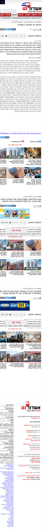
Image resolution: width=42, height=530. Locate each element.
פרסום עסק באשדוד (8, 465)
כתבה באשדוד (9, 503)
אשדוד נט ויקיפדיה (8, 499)
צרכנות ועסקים (8, 447)
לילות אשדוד (4, 431)
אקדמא (36, 40)
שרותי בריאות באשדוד (7, 488)
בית (39, 15)
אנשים (6, 423)
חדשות (34, 15)
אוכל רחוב (4, 416)
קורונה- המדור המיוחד (7, 456)
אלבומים (10, 429)
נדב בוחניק (10, 519)
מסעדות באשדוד (9, 481)
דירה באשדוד (10, 505)
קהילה (8, 15)
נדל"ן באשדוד (9, 464)
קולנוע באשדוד (36, 18)
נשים (12, 459)
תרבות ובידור (28, 22)
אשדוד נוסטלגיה (8, 443)
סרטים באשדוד (9, 463)
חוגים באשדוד (6, 18)
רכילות (21, 15)
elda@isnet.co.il (35, 440)
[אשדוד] (29, 13)
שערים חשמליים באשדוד (7, 496)
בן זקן (12, 515)
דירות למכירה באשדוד (7, 482)
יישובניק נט (10, 476)
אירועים (11, 431)
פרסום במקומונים (9, 478)
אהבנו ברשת (5, 459)
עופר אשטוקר (10, 526)
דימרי (12, 516)
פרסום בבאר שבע (8, 486)
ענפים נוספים (10, 421)
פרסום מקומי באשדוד (7, 473)
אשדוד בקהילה (8, 432)
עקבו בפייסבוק (34, 141)
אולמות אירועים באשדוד (7, 504)
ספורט (27, 15)
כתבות (11, 423)
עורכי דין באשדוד (9, 494)
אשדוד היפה (10, 433)
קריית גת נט (10, 510)
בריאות (11, 451)
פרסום (11, 513)
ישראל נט (11, 467)
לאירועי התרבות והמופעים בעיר (21, 18)
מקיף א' (11, 520)
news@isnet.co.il (35, 449)
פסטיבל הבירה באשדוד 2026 (31, 319)
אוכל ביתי (10, 413)
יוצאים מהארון (8, 407)
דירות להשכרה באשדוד (7, 484)
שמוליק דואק (10, 522)
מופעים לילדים (17, 22)
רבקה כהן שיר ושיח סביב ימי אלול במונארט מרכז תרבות (24, 227)
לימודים (4, 448)
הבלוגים (11, 441)
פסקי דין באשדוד (9, 453)
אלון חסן (11, 517)
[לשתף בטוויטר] (8, 30)
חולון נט (11, 511)
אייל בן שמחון (10, 469)
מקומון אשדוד (9, 479)
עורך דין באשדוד (9, 509)
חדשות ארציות (9, 409)
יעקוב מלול (10, 523)
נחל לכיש (11, 525)
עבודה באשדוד (9, 502)
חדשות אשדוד (9, 408)
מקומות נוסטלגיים (8, 444)
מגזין (12, 422)
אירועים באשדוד (9, 490)
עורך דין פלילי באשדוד (7, 508)
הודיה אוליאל (10, 521)
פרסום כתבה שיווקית (8, 500)
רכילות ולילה (9, 405)
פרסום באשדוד (9, 498)
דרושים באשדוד (9, 491)
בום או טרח (5, 406)
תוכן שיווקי (10, 448)
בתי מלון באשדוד (9, 475)
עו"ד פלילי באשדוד (8, 507)
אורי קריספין (26, 444)
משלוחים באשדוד (8, 480)
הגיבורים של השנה (8, 426)
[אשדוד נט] (28, 412)
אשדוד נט (37, 22)
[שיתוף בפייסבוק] (13, 30)
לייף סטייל (10, 449)
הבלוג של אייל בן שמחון (7, 442)
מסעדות (11, 411)
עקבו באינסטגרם (17, 141)
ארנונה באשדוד (9, 493)
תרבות (14, 15)
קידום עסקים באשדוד (7, 474)
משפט (11, 452)
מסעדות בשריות (9, 412)
